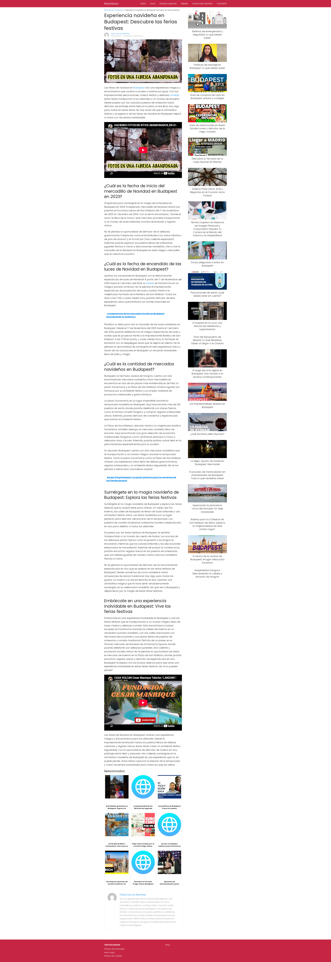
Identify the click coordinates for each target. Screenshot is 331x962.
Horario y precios (168, 3)
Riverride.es (111, 3)
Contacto (222, 3)
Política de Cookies (113, 956)
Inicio (143, 3)
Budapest (139, 87)
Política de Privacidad (114, 949)
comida (174, 95)
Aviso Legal (109, 952)
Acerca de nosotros (202, 3)
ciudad (150, 283)
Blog (168, 945)
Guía (152, 3)
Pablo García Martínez (120, 33)
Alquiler (184, 3)
